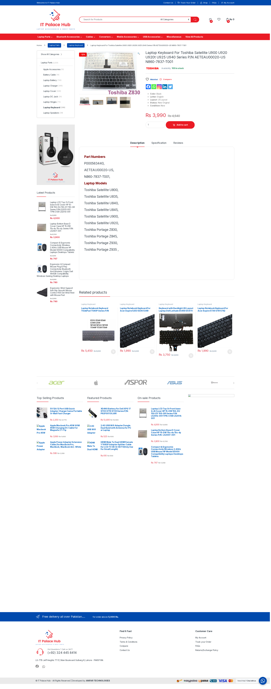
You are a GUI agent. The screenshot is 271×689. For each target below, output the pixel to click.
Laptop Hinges (52, 102)
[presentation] (233, 383)
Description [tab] (137, 143)
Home (39, 45)
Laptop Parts (44, 37)
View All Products (194, 37)
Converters (105, 37)
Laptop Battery (52, 80)
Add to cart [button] (113, 351)
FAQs (214, 3)
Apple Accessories (53, 69)
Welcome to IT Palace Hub (48, 3)
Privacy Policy (126, 637)
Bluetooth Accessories (68, 37)
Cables (89, 37)
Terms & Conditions (128, 642)
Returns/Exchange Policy (206, 650)
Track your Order (203, 642)
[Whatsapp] (153, 86)
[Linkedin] (164, 86)
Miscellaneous (174, 37)
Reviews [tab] (178, 143)
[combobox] (119, 19)
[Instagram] (159, 86)
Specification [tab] (158, 143)
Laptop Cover (52, 91)
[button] (138, 53)
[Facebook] (148, 86)
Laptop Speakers (53, 113)
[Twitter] (170, 86)
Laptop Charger (53, 86)
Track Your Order (188, 3)
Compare (124, 646)
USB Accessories (151, 37)
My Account (229, 3)
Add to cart (182, 125)
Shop (205, 3)
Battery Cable (51, 74)
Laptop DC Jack (52, 96)
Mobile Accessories (127, 37)
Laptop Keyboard (76, 45)
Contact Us (168, 3)
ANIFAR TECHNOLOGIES (98, 680)
